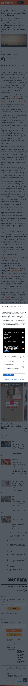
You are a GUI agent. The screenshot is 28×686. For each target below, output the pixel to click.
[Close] (25, 307)
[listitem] (14, 329)
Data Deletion (6, 379)
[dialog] (14, 343)
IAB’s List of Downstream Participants (15, 325)
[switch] (23, 332)
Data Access (14, 379)
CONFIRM (8, 374)
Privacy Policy (21, 379)
